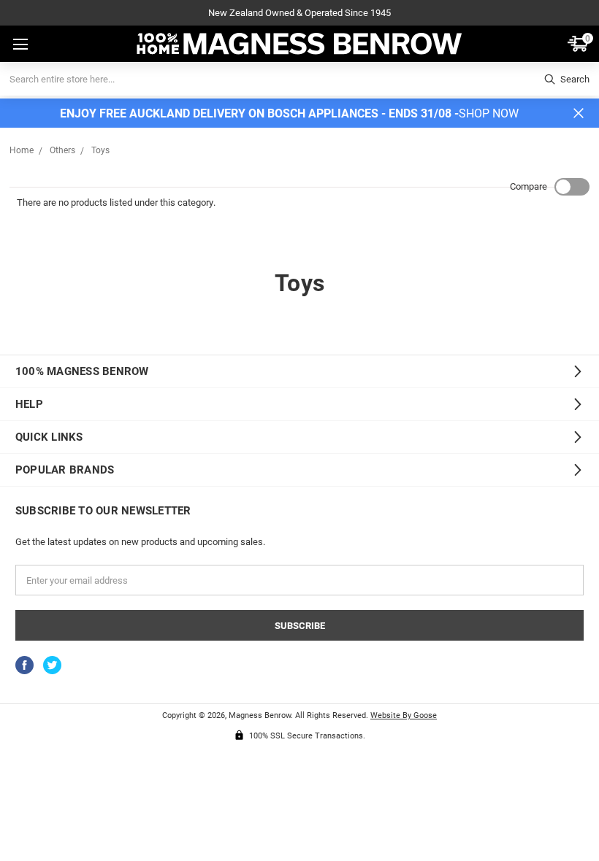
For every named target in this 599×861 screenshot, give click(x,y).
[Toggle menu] (19, 44)
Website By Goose (403, 714)
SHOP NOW (489, 112)
